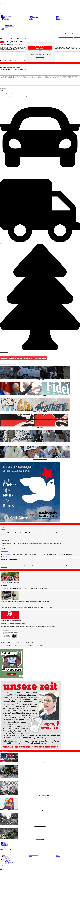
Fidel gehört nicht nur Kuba (40, 395)
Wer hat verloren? (40, 839)
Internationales (69, 33)
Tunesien (21, 60)
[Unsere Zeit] (15, 12)
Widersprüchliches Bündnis (40, 826)
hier (46, 50)
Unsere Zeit (64, 33)
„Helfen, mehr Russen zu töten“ (40, 443)
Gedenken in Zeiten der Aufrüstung (40, 459)
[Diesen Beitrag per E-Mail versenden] (64, 37)
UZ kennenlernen (40, 58)
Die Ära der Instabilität (40, 762)
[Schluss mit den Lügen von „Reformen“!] (10, 618)
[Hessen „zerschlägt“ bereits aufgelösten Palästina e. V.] (10, 638)
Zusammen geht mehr (5, 540)
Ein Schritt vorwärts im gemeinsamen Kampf (40, 795)
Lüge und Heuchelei (5, 561)
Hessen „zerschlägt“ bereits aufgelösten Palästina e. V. (17, 642)
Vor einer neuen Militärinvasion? (40, 778)
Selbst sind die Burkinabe (40, 810)
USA (25, 60)
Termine (3, 17)
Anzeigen (4, 847)
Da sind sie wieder (4, 551)
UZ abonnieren (7, 22)
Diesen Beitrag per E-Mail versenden (75, 37)
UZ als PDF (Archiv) (9, 25)
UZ (3, 15)
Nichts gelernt (5, 604)
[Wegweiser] (10, 580)
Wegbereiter (3, 529)
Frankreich (17, 60)
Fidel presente (40, 427)
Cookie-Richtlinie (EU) (6, 844)
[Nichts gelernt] (10, 599)
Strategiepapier (7, 20)
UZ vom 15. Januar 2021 (18, 44)
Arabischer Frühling (11, 60)
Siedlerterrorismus (40, 379)
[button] (0, 850)
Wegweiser (4, 585)
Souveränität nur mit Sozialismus (40, 411)
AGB (3, 846)
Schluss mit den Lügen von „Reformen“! (13, 623)
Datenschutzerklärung (15, 93)
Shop (3, 28)
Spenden (6, 27)
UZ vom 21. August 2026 (9, 26)
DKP (3, 29)
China (6, 19)
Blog (3, 16)
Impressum (4, 842)
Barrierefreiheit (5, 845)
